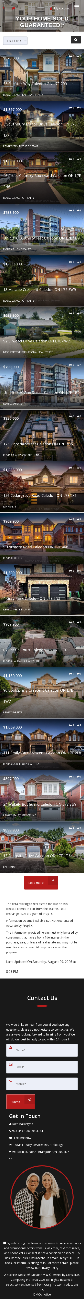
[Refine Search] (76, 39)
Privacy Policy (49, 1268)
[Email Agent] (42, 1158)
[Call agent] (4, 8)
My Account (61, 8)
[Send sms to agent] (14, 8)
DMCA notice (42, 1294)
